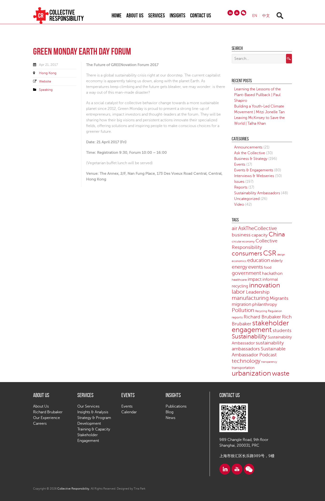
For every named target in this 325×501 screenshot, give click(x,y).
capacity (259, 235)
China (277, 234)
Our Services (88, 406)
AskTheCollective (257, 228)
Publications (176, 406)
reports (237, 317)
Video (239, 204)
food (267, 267)
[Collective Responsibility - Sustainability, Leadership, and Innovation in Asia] (63, 15)
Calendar (129, 412)
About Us (134, 15)
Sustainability (249, 336)
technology (246, 361)
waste (280, 373)
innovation (264, 285)
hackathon (272, 273)
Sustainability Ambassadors (257, 193)
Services (156, 15)
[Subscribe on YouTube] (237, 12)
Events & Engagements (253, 170)
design (281, 254)
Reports (240, 187)
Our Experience (46, 418)
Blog (169, 412)
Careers (40, 423)
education (258, 260)
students (282, 330)
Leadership (258, 292)
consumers (247, 253)
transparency (269, 362)
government (246, 273)
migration (241, 304)
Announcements (248, 147)
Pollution (243, 310)
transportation (243, 368)
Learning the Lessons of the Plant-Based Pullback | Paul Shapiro (257, 95)
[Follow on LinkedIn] (230, 12)
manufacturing (250, 298)
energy (239, 267)
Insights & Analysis (92, 412)
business (241, 235)
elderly (277, 261)
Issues (239, 181)
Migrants (279, 298)
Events (239, 164)
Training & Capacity (93, 429)
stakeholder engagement (260, 326)
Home (117, 15)
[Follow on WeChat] (243, 12)
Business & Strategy (250, 159)
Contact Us (200, 15)
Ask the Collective (249, 153)
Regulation (275, 311)
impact (254, 279)
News (170, 418)
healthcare (239, 279)
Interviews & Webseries (254, 176)
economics (239, 261)
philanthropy (264, 304)
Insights (177, 15)
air (234, 228)
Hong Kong (47, 73)
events (255, 267)
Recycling (261, 311)
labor (238, 292)
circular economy (243, 241)
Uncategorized (247, 199)
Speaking (46, 90)
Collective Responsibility (73, 488)
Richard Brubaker (262, 317)
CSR (269, 253)
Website (45, 81)
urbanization (251, 373)
